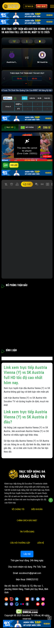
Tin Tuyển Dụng (27, 531)
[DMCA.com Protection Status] (27, 611)
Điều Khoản (36, 509)
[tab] (10, 127)
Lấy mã (27, 554)
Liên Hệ (40, 542)
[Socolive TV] (11, 6)
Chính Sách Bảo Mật (27, 520)
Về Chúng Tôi (18, 509)
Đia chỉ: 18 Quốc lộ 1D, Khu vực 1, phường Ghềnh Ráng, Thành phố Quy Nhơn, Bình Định (26, 589)
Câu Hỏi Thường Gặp (20, 542)
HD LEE (13, 165)
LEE (6, 165)
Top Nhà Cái (29, 6)
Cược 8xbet (41, 6)
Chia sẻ (47, 127)
